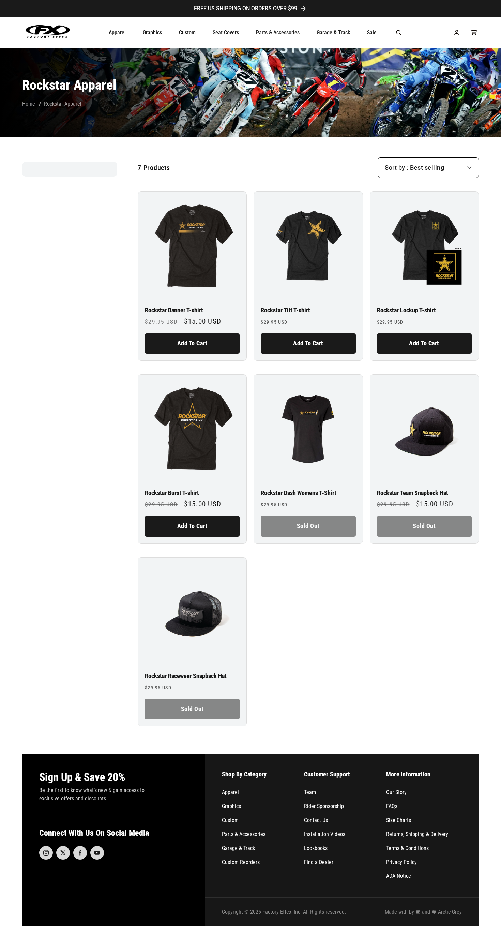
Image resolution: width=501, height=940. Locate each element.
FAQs (391, 806)
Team (310, 792)
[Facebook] (80, 853)
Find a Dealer (318, 862)
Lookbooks (316, 848)
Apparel (230, 792)
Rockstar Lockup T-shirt (406, 310)
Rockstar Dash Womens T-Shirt (298, 493)
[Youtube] (97, 853)
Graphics (231, 806)
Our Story (396, 792)
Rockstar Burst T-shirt (172, 493)
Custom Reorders (241, 862)
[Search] (399, 33)
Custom (230, 820)
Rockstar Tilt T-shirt (285, 310)
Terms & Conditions (407, 848)
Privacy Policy (401, 862)
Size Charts (398, 820)
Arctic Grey (450, 912)
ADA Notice (398, 876)
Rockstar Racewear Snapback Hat (186, 676)
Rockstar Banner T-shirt (174, 310)
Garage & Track (238, 848)
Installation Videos (324, 834)
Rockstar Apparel (62, 104)
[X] (63, 853)
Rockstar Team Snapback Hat (412, 493)
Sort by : (397, 167)
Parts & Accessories (243, 834)
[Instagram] (46, 853)
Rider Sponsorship (324, 806)
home (28, 104)
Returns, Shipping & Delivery (417, 834)
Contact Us (316, 820)
